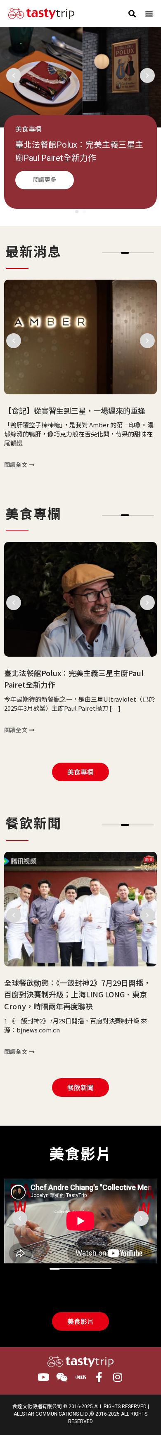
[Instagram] (118, 1377)
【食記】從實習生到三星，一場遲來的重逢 (74, 410)
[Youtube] (43, 1377)
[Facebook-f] (99, 1377)
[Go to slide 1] (76, 211)
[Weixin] (62, 1377)
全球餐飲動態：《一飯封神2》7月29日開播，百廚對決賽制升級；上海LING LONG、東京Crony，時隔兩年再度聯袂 (77, 994)
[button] (132, 13)
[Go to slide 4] (125, 253)
